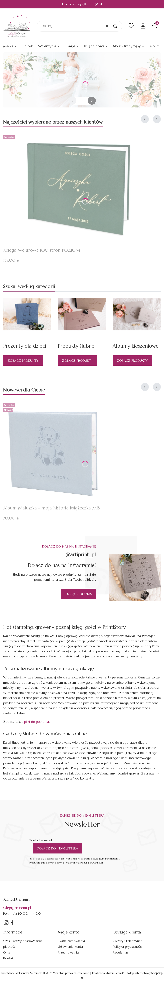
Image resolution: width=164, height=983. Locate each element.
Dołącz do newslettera (57, 848)
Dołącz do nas (79, 594)
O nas (7, 952)
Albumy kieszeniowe (136, 346)
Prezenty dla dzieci (24, 346)
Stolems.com (114, 973)
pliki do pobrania (36, 722)
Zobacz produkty (22, 360)
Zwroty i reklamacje (127, 941)
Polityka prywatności (128, 947)
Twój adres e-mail (40, 840)
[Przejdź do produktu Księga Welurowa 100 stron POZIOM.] (78, 189)
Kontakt (9, 958)
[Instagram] (6, 924)
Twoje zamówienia (71, 941)
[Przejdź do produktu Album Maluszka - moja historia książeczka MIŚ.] (53, 452)
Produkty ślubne (76, 346)
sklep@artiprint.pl (17, 908)
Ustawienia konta (70, 947)
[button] (115, 26)
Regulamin (120, 952)
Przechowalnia (68, 952)
